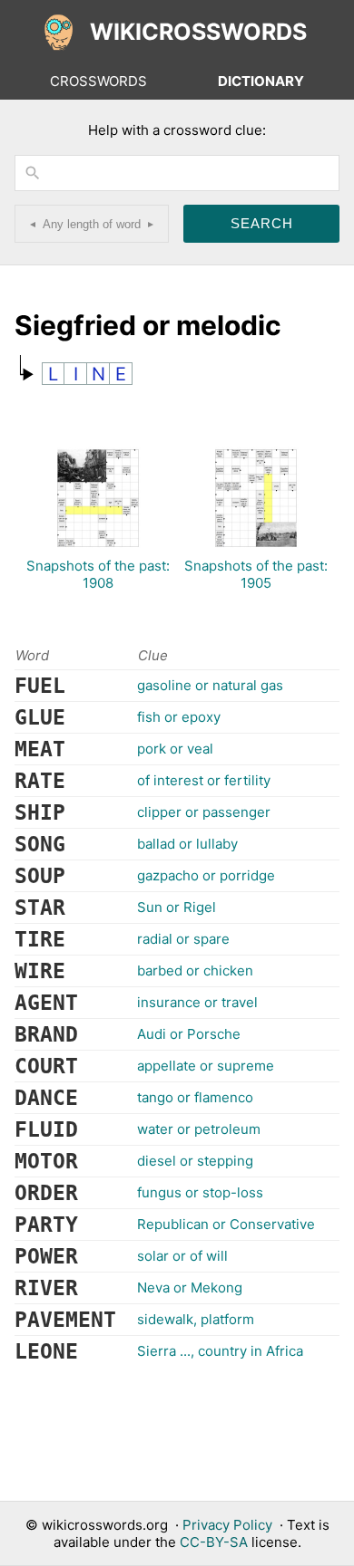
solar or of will (182, 1255)
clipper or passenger (203, 812)
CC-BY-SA (214, 1542)
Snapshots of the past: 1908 (98, 574)
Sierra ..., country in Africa (220, 1350)
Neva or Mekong (189, 1287)
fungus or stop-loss (200, 1192)
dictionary (261, 81)
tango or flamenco (195, 1097)
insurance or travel (197, 1002)
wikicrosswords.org (105, 1524)
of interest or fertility (203, 780)
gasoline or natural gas (210, 685)
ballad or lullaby (187, 843)
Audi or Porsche (189, 1033)
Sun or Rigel (176, 907)
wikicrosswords (198, 31)
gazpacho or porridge (206, 875)
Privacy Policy (227, 1524)
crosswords (98, 81)
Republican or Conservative (226, 1224)
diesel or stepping (195, 1160)
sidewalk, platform (195, 1319)
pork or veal (175, 748)
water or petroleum (199, 1129)
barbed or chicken (195, 970)
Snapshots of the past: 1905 (256, 574)
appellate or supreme (205, 1065)
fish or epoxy (179, 716)
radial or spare (183, 938)
